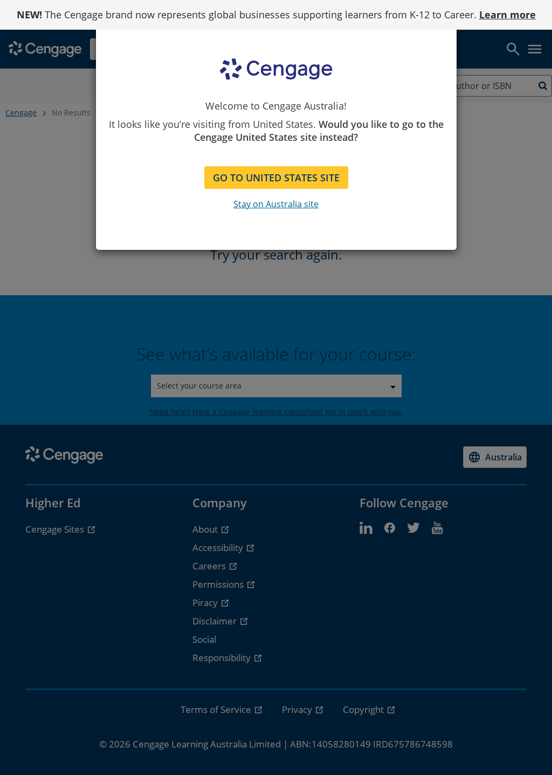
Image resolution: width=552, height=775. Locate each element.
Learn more (507, 14)
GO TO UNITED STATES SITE (276, 177)
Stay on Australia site (276, 204)
